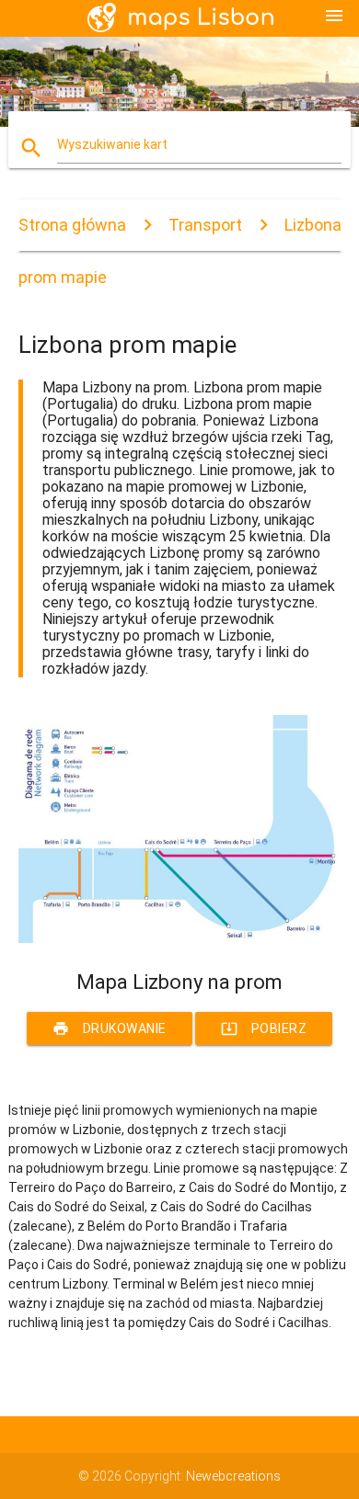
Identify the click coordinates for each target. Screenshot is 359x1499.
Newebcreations (233, 1476)
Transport (205, 224)
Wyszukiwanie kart (112, 144)
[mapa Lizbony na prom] (180, 938)
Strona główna (72, 224)
